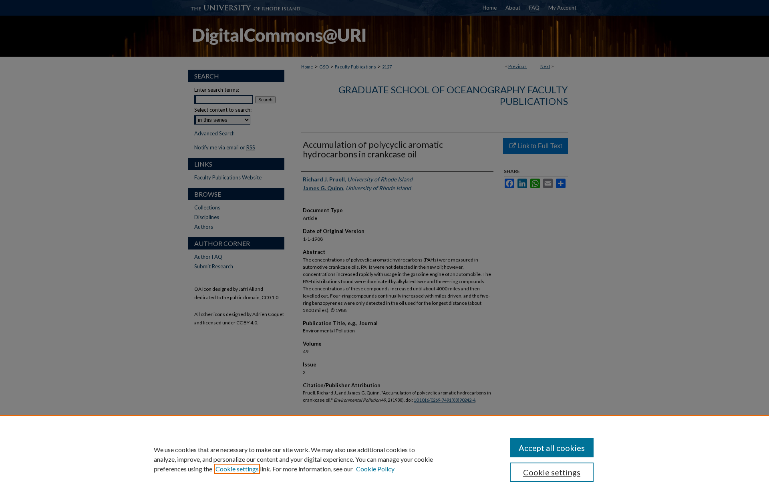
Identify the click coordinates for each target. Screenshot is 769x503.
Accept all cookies (552, 448)
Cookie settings (237, 469)
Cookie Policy (375, 469)
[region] (384, 459)
